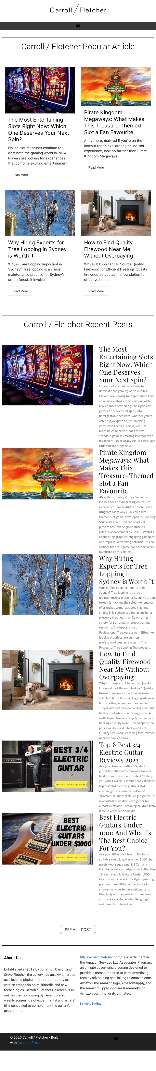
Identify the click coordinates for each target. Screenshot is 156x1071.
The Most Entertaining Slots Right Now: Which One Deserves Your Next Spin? (38, 130)
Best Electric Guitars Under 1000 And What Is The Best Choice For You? (125, 832)
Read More (20, 175)
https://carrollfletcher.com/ (101, 957)
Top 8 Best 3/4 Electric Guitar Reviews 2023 (121, 752)
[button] (78, 26)
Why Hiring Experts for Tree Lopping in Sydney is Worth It (37, 249)
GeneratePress (28, 1043)
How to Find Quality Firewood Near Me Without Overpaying (108, 249)
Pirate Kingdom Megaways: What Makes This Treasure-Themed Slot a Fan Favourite (114, 122)
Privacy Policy (90, 1004)
